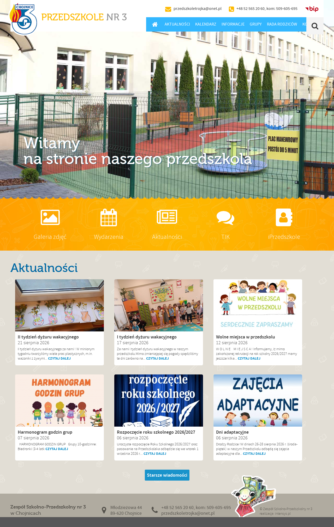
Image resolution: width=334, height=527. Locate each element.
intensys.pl (283, 513)
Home (155, 24)
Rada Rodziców (282, 24)
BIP (312, 8)
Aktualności (177, 24)
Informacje (233, 24)
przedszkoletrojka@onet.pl (198, 8)
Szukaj (315, 25)
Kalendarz (205, 24)
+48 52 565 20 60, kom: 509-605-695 (266, 8)
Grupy (256, 24)
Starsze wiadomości (167, 475)
